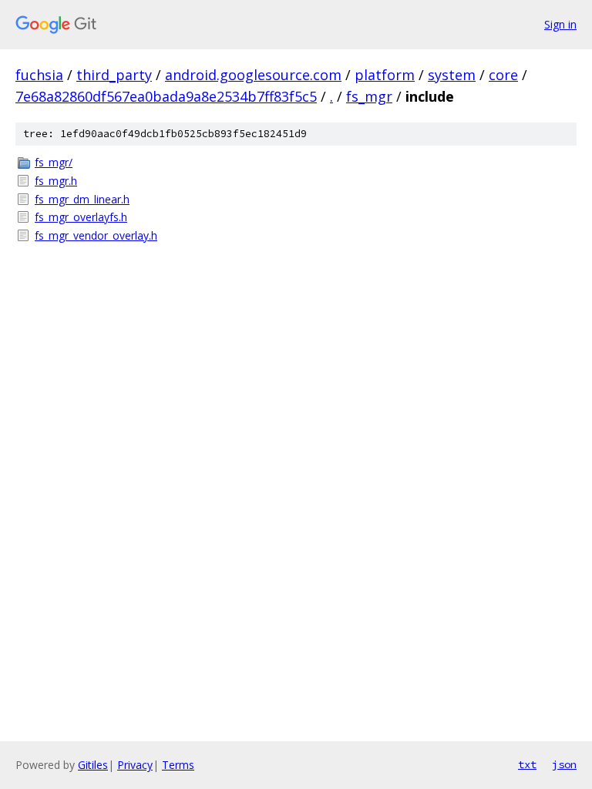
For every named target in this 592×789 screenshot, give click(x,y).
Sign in (560, 24)
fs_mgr (369, 96)
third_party (114, 74)
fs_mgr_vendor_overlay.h (96, 235)
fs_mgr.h (56, 180)
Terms (178, 764)
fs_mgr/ (53, 162)
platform (385, 74)
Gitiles (93, 764)
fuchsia (39, 74)
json (564, 764)
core (503, 74)
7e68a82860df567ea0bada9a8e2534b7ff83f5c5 (166, 96)
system (452, 74)
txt (527, 764)
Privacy (135, 764)
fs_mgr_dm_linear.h (82, 199)
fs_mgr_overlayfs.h (81, 217)
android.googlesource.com (253, 74)
